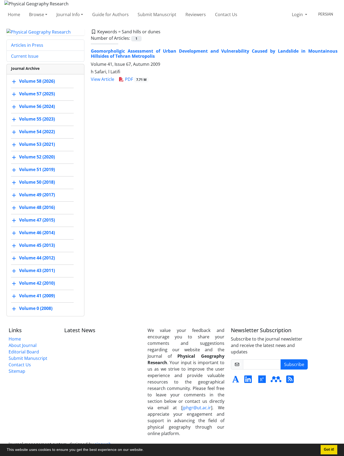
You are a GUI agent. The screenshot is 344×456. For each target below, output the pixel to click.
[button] (145, 450)
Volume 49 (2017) (37, 195)
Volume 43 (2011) (37, 271)
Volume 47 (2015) (37, 220)
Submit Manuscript (157, 14)
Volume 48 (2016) (37, 208)
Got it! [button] (329, 449)
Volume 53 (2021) (37, 144)
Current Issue (24, 56)
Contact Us (226, 14)
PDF (135, 79)
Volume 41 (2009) (37, 296)
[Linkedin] (248, 381)
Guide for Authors (110, 14)
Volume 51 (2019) (37, 170)
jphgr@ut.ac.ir (196, 408)
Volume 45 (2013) (37, 245)
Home (14, 14)
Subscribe (294, 364)
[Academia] (236, 381)
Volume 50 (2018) (37, 182)
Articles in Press (27, 45)
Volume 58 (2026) (37, 81)
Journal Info (68, 14)
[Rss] (290, 381)
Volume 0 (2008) (35, 309)
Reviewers (195, 14)
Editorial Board (24, 352)
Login (298, 14)
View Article (102, 79)
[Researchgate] (262, 381)
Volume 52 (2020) (37, 157)
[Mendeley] (276, 381)
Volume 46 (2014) (37, 233)
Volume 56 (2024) (37, 107)
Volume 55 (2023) (37, 119)
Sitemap (17, 371)
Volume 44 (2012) (37, 258)
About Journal (23, 345)
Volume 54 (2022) (37, 132)
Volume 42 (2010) (37, 283)
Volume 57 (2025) (37, 94)
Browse (36, 14)
